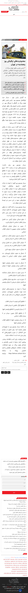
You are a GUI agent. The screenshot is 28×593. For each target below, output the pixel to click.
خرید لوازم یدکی (7, 561)
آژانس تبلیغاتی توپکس (7, 573)
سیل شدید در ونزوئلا (21, 532)
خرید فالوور (17, 567)
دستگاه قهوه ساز (7, 567)
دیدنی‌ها (6, 2)
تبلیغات (14, 584)
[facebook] (2, 372)
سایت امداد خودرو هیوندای (16, 569)
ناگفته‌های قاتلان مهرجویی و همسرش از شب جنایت (14, 461)
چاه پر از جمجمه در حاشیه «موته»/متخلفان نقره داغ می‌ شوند (13, 536)
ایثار (16, 2)
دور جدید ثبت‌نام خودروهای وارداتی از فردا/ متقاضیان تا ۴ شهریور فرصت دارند (14, 549)
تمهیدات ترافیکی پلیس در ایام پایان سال (14, 82)
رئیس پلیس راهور (6, 362)
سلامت (22, 2)
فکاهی (10, 2)
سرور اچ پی (25, 561)
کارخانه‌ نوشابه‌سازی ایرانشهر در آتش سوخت (17, 519)
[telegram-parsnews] (6, 11)
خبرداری (16, 559)
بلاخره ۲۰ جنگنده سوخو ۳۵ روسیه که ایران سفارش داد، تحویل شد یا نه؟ (13, 529)
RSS (25, 584)
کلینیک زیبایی (20, 559)
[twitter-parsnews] (4, 11)
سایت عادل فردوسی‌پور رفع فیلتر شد (18, 546)
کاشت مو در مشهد (6, 559)
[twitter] (5, 372)
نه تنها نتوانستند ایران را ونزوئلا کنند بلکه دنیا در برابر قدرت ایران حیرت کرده (14, 539)
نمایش (25, 554)
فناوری (19, 2)
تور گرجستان (14, 573)
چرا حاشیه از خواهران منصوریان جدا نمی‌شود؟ (16, 504)
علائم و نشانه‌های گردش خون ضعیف (17, 472)
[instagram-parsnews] (2, 11)
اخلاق (13, 2)
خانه (25, 40)
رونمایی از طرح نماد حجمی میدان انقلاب (14, 85)
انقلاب (23, 360)
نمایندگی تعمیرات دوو (23, 565)
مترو (25, 364)
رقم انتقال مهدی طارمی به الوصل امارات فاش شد (16, 516)
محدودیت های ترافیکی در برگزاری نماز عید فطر (14, 89)
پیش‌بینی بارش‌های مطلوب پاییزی (19, 512)
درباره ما (20, 584)
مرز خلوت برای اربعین (23, 567)
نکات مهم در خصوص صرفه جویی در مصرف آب (15, 469)
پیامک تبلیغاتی (24, 563)
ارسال (14, 492)
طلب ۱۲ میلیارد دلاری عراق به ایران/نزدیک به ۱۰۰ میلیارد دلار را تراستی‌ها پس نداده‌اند (13, 525)
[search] (26, 11)
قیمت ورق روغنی (24, 569)
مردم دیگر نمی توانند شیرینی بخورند (18, 534)
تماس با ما (9, 584)
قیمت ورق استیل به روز (8, 563)
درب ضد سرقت (15, 563)
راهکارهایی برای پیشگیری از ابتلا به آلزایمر (16, 464)
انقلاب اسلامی (16, 360)
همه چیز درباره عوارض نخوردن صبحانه (16, 467)
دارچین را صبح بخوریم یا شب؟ (19, 544)
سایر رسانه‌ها (23, 458)
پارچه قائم (20, 563)
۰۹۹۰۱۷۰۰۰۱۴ (13, 557)
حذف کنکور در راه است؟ (20, 506)
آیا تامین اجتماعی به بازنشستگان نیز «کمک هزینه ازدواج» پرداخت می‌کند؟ (14, 501)
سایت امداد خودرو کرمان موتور (22, 571)
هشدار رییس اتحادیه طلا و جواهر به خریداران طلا (16, 508)
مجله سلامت (12, 559)
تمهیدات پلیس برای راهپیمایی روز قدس (15, 92)
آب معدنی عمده (13, 571)
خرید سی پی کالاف (16, 565)
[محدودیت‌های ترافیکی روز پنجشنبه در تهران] (8, 372)
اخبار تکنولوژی (13, 561)
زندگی (25, 2)
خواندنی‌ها (24, 4)
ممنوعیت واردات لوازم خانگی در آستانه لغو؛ (17, 510)
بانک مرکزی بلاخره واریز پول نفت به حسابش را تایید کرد (14, 542)
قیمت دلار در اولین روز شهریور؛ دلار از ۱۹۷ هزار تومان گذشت (14, 514)
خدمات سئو (25, 559)
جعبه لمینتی (13, 567)
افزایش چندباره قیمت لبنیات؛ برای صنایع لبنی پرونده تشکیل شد (14, 521)
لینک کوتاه (4, 368)
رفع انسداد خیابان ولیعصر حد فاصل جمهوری (13, 87)
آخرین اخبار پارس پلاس (21, 498)
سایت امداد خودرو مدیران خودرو (21, 573)
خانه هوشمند (25, 575)
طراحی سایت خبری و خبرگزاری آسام (12, 590)
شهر (21, 40)
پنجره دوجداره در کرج (19, 561)
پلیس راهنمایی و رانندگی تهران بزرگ (19, 362)
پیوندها (3, 584)
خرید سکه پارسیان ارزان (9, 565)
